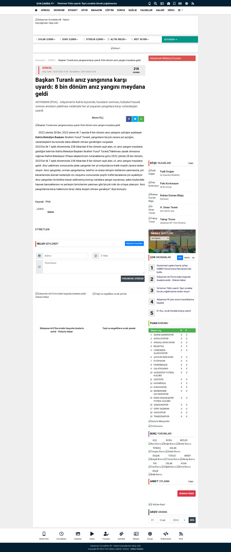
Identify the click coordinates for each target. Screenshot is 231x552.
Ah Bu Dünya (165, 187)
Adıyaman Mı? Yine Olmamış (173, 223)
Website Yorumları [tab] (134, 243)
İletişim (136, 539)
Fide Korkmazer (169, 183)
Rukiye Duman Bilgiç (172, 195)
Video (92, 539)
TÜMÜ (190, 163)
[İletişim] (162, 3)
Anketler (121, 539)
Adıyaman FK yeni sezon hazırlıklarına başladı (172, 301)
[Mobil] (149, 3)
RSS (181, 539)
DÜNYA (121, 10)
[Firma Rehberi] (169, 3)
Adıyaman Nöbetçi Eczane (165, 58)
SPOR (84, 10)
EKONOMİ (59, 10)
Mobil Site (44, 539)
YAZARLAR (146, 10)
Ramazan (164, 199)
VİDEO (171, 10)
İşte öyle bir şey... (167, 211)
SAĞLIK (132, 10)
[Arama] (155, 3)
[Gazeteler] (180, 3)
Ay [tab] (193, 258)
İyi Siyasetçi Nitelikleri (170, 175)
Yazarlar (106, 539)
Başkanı (59, 137)
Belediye (48, 137)
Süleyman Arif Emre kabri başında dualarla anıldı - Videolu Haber (170, 279)
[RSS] (193, 3)
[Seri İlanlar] (174, 3)
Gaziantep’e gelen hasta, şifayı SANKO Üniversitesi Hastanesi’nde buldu (170, 268)
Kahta (39, 137)
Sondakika (61, 539)
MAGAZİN (96, 10)
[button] (180, 10)
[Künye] (187, 3)
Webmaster (166, 539)
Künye (150, 539)
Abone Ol (96, 117)
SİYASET (73, 10)
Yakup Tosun (167, 219)
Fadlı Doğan (167, 171)
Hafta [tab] (187, 258)
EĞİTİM (109, 10)
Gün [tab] (180, 258)
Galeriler (78, 539)
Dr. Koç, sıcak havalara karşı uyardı (170, 313)
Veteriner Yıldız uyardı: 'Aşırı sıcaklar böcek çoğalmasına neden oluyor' (171, 290)
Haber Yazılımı (136, 549)
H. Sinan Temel (169, 207)
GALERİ (160, 10)
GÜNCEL (45, 10)
